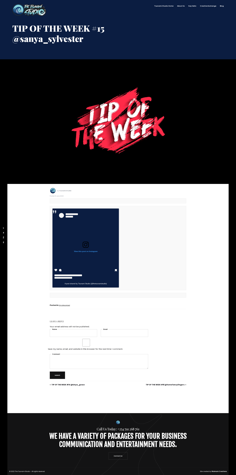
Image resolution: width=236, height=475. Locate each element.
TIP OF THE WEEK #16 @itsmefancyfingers (165, 374)
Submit (57, 365)
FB (3, 242)
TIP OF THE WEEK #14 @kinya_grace (68, 374)
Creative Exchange (213, 6)
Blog (227, 6)
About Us (186, 6)
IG (3, 232)
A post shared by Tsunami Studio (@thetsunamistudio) (86, 273)
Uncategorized (64, 295)
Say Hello (197, 6)
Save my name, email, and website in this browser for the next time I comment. (85, 338)
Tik (3, 237)
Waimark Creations (219, 461)
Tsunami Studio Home (168, 6)
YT (3, 228)
